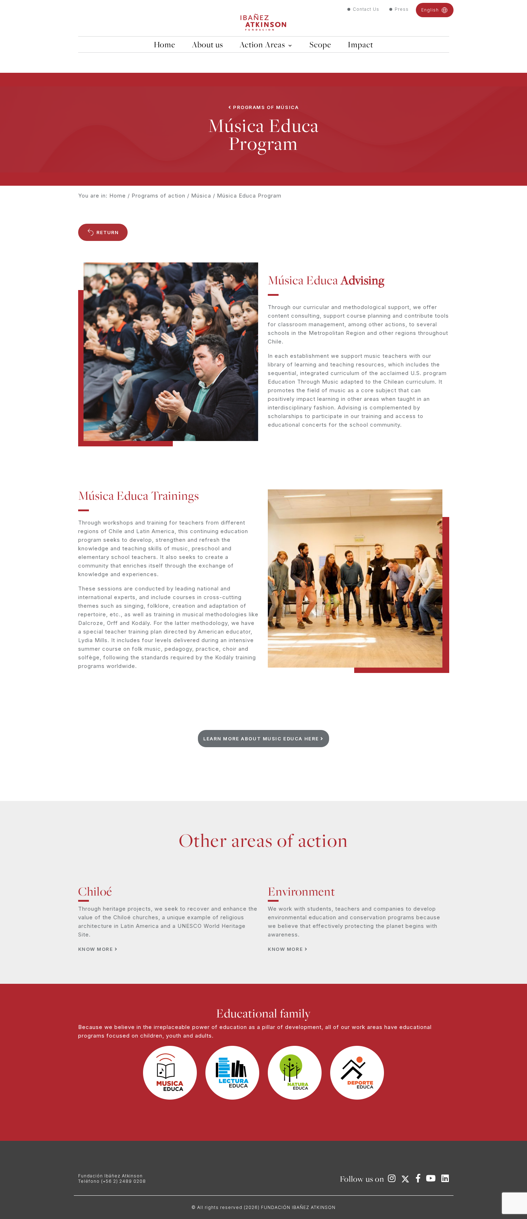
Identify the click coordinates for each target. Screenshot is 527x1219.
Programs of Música (265, 107)
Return (107, 232)
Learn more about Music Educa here (262, 738)
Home (117, 195)
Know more (96, 949)
